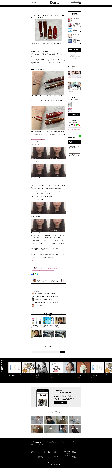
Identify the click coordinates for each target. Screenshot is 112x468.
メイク (38, 451)
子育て (49, 456)
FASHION (36, 6)
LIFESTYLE (50, 6)
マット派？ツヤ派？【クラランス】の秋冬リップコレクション (43, 270)
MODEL (61, 6)
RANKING (76, 6)
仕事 (44, 452)
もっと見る (74, 44)
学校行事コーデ (55, 452)
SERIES (71, 6)
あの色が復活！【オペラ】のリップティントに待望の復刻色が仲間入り (44, 268)
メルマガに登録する (61, 402)
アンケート (73, 141)
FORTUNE (66, 6)
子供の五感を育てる (56, 451)
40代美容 (70, 57)
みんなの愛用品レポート (77, 56)
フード (49, 452)
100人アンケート (50, 461)
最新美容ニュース (40, 456)
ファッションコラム (33, 452)
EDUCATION (56, 6)
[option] (14, 370)
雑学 (44, 451)
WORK (45, 6)
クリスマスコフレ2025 (40, 457)
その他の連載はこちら (74, 114)
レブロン (32, 260)
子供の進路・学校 (56, 456)
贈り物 (49, 462)
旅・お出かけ (49, 457)
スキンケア (39, 452)
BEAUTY (40, 6)
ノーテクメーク (71, 56)
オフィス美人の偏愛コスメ (72, 55)
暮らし (49, 451)
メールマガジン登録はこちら (74, 127)
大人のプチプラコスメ (75, 57)
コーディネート (33, 451)
